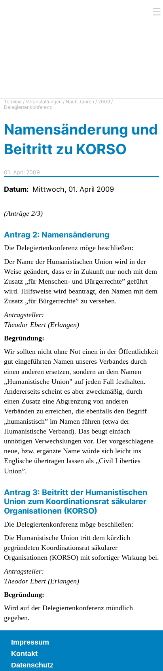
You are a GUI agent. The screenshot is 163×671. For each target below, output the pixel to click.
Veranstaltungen (44, 102)
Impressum (30, 642)
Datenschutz (32, 665)
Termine (13, 102)
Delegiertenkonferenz (28, 107)
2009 (104, 102)
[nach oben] (151, 659)
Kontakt (24, 654)
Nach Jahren (80, 102)
